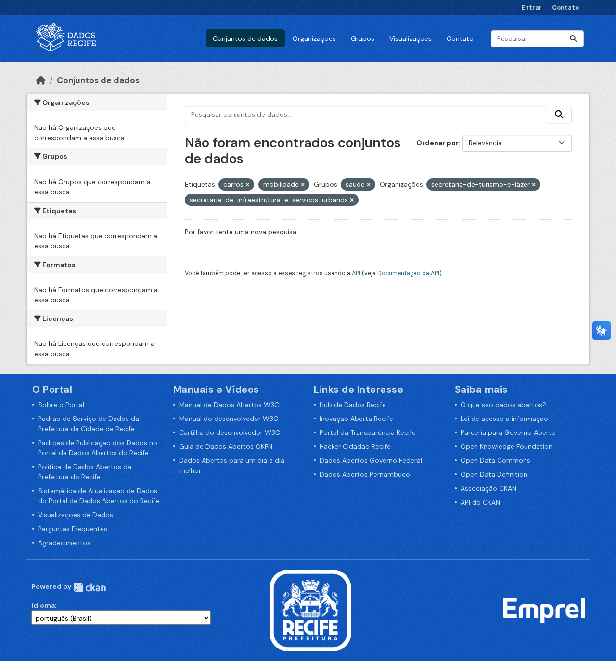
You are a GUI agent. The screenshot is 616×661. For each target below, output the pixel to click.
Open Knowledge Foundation (506, 446)
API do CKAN (480, 502)
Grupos (362, 38)
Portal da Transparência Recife (368, 432)
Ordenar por (437, 143)
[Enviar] (573, 38)
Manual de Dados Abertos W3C (229, 404)
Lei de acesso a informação (504, 418)
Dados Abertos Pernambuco (365, 474)
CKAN (89, 588)
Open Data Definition (494, 474)
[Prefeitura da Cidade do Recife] (310, 610)
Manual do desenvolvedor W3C (228, 418)
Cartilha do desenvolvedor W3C (229, 432)
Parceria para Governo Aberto (508, 432)
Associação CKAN (488, 488)
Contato (565, 7)
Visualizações (410, 38)
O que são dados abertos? (503, 404)
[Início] (41, 80)
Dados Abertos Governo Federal (371, 460)
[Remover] (247, 184)
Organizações (314, 38)
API (356, 273)
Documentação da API (408, 273)
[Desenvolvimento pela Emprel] (544, 610)
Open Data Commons (495, 460)
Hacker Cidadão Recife (355, 446)
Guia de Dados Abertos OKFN (225, 446)
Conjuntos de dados (245, 38)
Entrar (531, 7)
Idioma (43, 605)
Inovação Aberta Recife (356, 418)
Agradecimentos (64, 542)
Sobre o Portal (61, 404)
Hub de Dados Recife (353, 404)
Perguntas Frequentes (72, 528)
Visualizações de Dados (75, 514)
